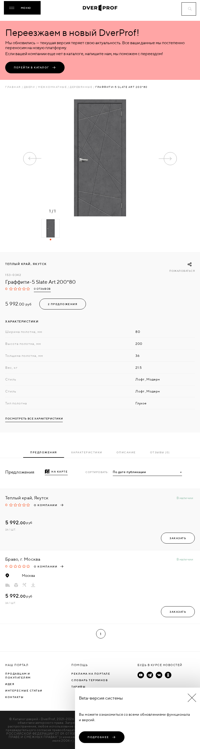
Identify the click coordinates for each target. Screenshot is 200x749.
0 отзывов (42, 288)
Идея (9, 684)
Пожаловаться (182, 270)
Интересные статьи (23, 690)
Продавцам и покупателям (18, 675)
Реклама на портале (90, 673)
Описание (126, 452)
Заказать (178, 538)
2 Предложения (63, 304)
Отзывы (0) (160, 452)
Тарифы (78, 686)
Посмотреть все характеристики (34, 418)
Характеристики (86, 452)
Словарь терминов (89, 680)
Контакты (14, 697)
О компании (45, 505)
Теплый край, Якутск (26, 264)
